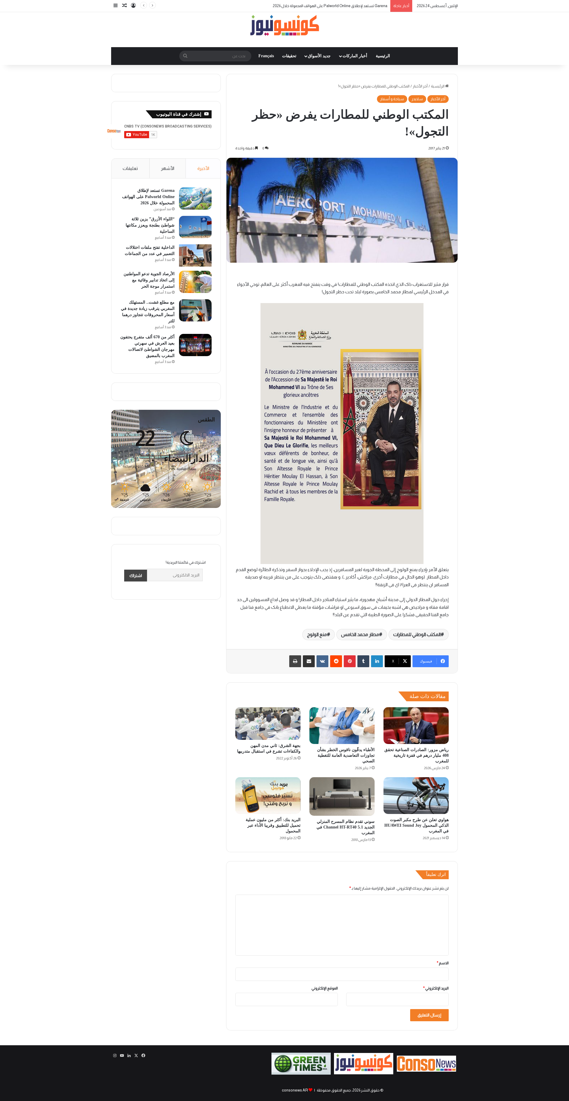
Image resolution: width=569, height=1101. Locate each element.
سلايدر (417, 99)
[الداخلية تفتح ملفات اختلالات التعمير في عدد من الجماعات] (195, 255)
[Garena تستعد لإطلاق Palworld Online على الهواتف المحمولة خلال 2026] (195, 198)
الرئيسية (383, 56)
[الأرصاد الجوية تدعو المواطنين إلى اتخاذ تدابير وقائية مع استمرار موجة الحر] (195, 282)
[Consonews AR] (363, 1073)
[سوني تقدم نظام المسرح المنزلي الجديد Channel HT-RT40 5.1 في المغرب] (342, 796)
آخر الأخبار (420, 86)
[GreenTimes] (301, 1073)
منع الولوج (317, 634)
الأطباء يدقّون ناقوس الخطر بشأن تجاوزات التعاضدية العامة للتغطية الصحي (346, 755)
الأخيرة (203, 168)
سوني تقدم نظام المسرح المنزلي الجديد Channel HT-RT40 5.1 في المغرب (346, 827)
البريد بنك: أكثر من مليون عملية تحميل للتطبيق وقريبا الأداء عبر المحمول (273, 825)
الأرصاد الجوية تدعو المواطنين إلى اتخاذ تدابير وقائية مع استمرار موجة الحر (149, 280)
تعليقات (130, 168)
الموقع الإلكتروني (324, 988)
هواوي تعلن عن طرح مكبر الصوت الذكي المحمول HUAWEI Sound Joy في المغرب (416, 825)
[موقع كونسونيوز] (284, 26)
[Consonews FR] (426, 1070)
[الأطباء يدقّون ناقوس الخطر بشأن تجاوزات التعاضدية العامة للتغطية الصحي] (342, 725)
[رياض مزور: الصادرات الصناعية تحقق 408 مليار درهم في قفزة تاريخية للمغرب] (416, 725)
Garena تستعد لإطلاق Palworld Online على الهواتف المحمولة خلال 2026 (330, 6)
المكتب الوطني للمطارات (417, 634)
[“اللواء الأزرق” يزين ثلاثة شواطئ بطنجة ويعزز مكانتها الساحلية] (195, 227)
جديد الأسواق (319, 56)
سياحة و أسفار (392, 99)
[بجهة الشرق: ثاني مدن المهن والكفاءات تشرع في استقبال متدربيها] (268, 723)
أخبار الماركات (355, 56)
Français (266, 56)
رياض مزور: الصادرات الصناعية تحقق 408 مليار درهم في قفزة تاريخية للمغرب (416, 755)
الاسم (443, 963)
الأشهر (167, 168)
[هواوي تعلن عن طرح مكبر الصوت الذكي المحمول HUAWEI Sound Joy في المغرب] (416, 795)
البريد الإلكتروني (436, 988)
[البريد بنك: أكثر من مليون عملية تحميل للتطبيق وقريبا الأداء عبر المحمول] (268, 795)
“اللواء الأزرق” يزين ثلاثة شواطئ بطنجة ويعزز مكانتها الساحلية (150, 225)
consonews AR (295, 1090)
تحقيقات (289, 56)
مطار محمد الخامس (360, 634)
